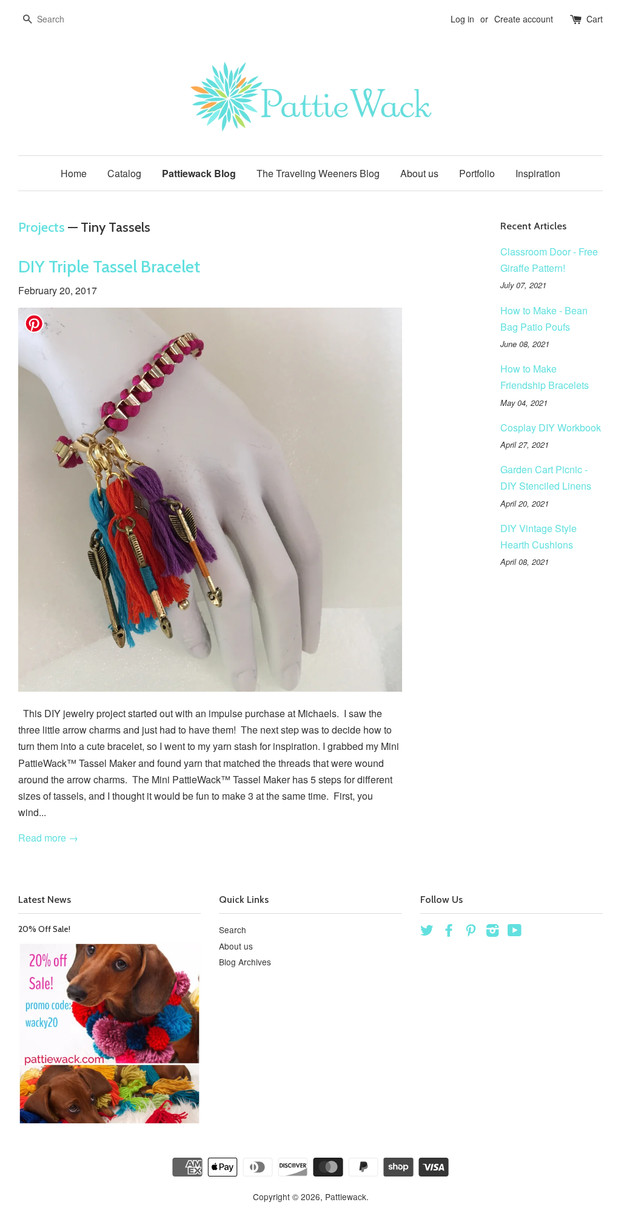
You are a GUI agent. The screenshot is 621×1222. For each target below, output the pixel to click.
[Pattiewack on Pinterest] (470, 932)
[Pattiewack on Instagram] (492, 932)
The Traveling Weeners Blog (318, 173)
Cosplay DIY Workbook (550, 427)
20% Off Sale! (44, 929)
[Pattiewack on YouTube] (515, 932)
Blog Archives (245, 962)
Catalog (124, 173)
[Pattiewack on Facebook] (448, 932)
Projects (41, 227)
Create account (523, 19)
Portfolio (477, 173)
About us (419, 173)
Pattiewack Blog (199, 173)
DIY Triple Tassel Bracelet (109, 266)
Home (74, 173)
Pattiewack (345, 1196)
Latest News (44, 899)
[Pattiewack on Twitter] (427, 932)
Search (232, 929)
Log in (462, 19)
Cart (594, 19)
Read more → (48, 838)
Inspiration (537, 173)
